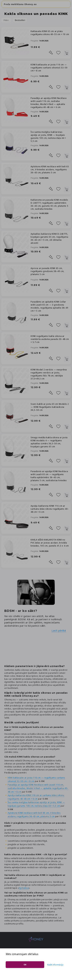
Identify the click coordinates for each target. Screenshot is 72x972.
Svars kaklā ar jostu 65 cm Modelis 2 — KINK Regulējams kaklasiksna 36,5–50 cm (50, 407)
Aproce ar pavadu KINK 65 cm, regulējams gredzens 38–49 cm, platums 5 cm (47, 271)
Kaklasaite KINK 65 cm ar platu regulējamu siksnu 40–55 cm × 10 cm (50, 33)
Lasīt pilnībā (59, 630)
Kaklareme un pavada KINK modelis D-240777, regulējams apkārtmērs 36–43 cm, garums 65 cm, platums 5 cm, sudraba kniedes (49, 204)
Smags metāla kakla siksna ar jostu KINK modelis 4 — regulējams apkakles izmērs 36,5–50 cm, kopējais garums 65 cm (49, 442)
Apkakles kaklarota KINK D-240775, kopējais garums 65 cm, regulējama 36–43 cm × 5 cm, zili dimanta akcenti (49, 238)
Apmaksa (23, 888)
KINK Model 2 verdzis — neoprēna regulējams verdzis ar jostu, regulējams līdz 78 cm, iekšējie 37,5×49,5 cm (49, 374)
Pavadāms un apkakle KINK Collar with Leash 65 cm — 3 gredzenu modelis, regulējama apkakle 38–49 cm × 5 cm (49, 306)
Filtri (6, 20)
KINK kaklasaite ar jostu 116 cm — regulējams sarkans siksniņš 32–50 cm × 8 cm (49, 67)
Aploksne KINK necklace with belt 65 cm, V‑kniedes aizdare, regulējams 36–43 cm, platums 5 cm (50, 169)
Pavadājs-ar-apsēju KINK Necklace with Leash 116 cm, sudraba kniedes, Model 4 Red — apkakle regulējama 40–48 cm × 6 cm (48, 103)
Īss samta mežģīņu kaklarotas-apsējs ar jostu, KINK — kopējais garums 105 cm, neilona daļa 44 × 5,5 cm (48, 136)
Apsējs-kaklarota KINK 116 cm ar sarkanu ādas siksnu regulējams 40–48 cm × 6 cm (50, 508)
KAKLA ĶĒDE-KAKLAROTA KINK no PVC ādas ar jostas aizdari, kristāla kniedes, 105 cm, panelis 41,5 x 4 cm (50, 542)
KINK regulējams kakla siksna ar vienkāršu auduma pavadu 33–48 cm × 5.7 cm (50, 339)
